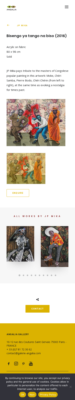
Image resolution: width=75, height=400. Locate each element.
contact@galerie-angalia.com (24, 353)
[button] (66, 7)
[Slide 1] (19, 275)
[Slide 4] (31, 275)
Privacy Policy (48, 394)
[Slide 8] (48, 275)
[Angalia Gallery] (37, 7)
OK (22, 394)
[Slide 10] (56, 275)
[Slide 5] (35, 275)
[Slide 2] (23, 275)
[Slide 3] (27, 275)
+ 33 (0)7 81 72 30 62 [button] (19, 349)
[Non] (70, 387)
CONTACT (37, 308)
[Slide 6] (40, 275)
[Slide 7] (44, 275)
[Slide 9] (52, 275)
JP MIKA (22, 25)
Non (32, 394)
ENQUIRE (17, 193)
